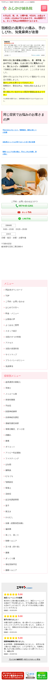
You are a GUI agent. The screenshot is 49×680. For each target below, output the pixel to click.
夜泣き (8, 511)
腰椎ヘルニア (11, 570)
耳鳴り (8, 388)
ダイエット (10, 447)
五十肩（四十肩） (13, 547)
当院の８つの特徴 (13, 337)
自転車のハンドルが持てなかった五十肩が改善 (19, 142)
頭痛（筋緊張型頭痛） (14, 523)
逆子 (7, 506)
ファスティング (12, 458)
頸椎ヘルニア (11, 541)
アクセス (9, 343)
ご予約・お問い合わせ (14, 302)
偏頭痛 (8, 529)
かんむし (9, 517)
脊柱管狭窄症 (11, 564)
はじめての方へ (12, 307)
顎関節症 (9, 482)
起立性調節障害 (12, 500)
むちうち (9, 476)
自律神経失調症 (12, 417)
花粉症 (8, 494)
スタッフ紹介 (11, 331)
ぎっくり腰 (10, 558)
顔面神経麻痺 (11, 411)
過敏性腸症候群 (12, 423)
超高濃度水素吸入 (13, 382)
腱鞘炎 (8, 470)
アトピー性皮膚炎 (13, 453)
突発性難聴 (10, 400)
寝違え (8, 488)
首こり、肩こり (12, 535)
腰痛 (7, 553)
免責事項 (9, 366)
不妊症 (8, 406)
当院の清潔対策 (12, 349)
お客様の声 (10, 319)
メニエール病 (11, 394)
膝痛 (7, 441)
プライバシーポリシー (14, 360)
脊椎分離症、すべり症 (14, 429)
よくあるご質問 (12, 325)
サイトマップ (11, 355)
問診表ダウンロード (14, 290)
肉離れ (8, 435)
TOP (7, 296)
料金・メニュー (12, 313)
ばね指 (8, 464)
